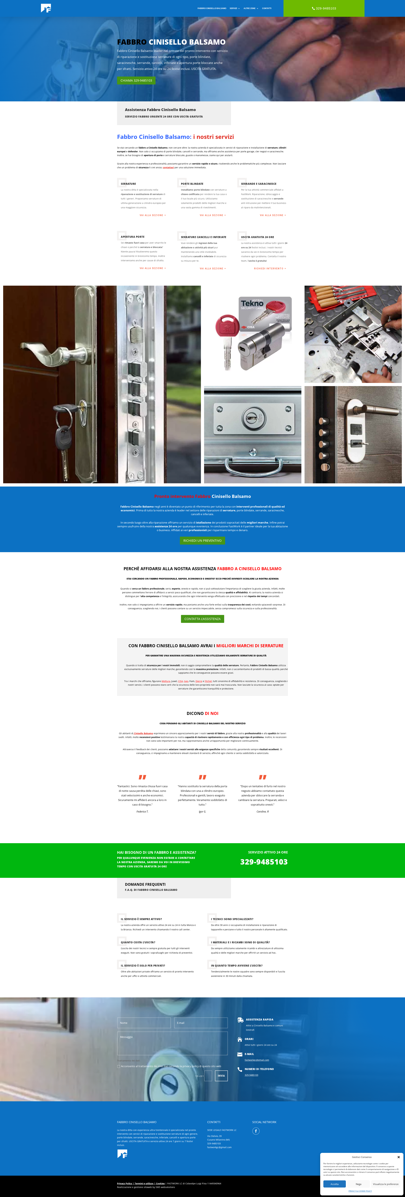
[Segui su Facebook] (256, 1131)
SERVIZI (233, 8)
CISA (180, 681)
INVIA (221, 1075)
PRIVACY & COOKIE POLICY (360, 1191)
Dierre (199, 681)
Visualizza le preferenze (386, 1184)
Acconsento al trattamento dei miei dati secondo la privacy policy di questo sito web (171, 1066)
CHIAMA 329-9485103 (136, 80)
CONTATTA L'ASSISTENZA (202, 619)
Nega (358, 1184)
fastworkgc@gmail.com (257, 1059)
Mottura (166, 681)
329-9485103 (326, 8)
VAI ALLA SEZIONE (151, 215)
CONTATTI (266, 8)
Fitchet (208, 681)
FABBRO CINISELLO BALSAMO (212, 8)
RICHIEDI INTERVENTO (269, 268)
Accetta (335, 1184)
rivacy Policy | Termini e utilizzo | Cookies (141, 1183)
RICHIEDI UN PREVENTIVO (202, 540)
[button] (398, 1157)
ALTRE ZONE (249, 8)
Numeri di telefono (259, 1069)
